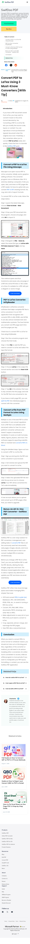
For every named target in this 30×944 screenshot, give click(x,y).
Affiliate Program (6, 894)
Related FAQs (9, 58)
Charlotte (12, 699)
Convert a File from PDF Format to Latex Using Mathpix (13, 47)
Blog (3, 854)
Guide (3, 889)
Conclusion (8, 54)
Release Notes (5, 884)
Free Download (15, 293)
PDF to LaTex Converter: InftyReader (11, 44)
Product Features (6, 847)
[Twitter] (7, 912)
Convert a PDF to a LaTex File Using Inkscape (13, 40)
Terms (5, 921)
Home (2, 69)
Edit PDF (4, 857)
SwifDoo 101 (5, 865)
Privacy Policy (11, 921)
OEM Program (5, 897)
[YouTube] (12, 912)
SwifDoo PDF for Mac (7, 838)
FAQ (3, 891)
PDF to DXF (10, 190)
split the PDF (5, 401)
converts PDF (16, 543)
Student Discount (6, 903)
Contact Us (4, 878)
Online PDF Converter (7, 836)
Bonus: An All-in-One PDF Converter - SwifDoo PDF (12, 51)
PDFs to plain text (21, 597)
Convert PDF (5, 860)
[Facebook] (3, 912)
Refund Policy (23, 921)
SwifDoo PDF (11, 146)
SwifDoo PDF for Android (8, 844)
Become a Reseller (6, 900)
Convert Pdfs (8, 70)
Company (4, 875)
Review (3, 881)
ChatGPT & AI (5, 863)
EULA (17, 921)
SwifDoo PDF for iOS (7, 841)
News (3, 868)
